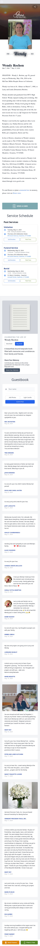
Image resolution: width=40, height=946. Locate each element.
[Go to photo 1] (14, 709)
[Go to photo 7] (20, 709)
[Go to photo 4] (17, 709)
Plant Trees (28, 239)
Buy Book (19, 344)
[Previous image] (4, 698)
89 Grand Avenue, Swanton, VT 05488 (19, 236)
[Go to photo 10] (24, 709)
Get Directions (11, 239)
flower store (17, 193)
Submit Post (20, 402)
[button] (20, 697)
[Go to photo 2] (15, 709)
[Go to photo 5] (18, 709)
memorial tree (24, 190)
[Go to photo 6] (19, 709)
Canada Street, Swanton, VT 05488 (18, 277)
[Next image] (36, 698)
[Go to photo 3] (16, 709)
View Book (9, 344)
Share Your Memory (12, 370)
